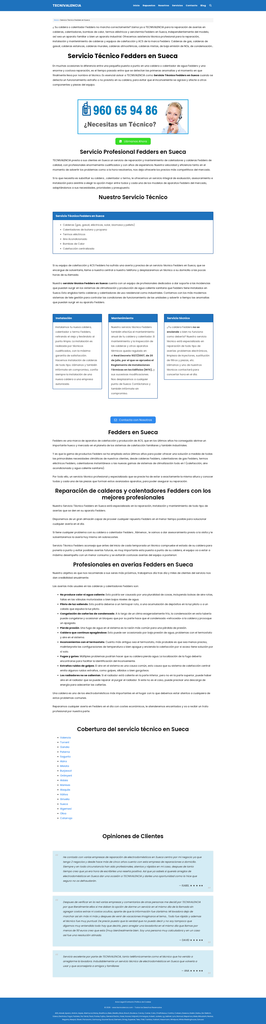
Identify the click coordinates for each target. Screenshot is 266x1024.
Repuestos (149, 5)
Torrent (64, 742)
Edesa (55, 1016)
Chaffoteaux (161, 1013)
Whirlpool (174, 1019)
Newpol (73, 1019)
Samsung (96, 1019)
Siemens (118, 1019)
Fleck (91, 1016)
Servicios (177, 5)
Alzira (63, 761)
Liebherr (168, 1016)
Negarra (65, 1019)
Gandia (64, 747)
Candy (141, 1013)
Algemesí (66, 808)
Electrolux (63, 1016)
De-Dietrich (206, 1013)
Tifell (142, 1019)
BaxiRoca (103, 1013)
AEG (56, 1013)
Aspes (80, 1013)
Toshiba (148, 1019)
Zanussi (200, 1019)
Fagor (69, 1016)
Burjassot (66, 770)
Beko (110, 1013)
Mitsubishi (202, 1016)
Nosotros (163, 5)
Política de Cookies (143, 1002)
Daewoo (185, 1013)
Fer (81, 1016)
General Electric (112, 1016)
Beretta (116, 1013)
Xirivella (64, 799)
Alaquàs (65, 789)
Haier (122, 1016)
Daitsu (198, 1013)
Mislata (64, 766)
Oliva (63, 813)
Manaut (180, 1016)
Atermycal (88, 1013)
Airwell (61, 1013)
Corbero (178, 1013)
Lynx (174, 1016)
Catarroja (66, 818)
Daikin (192, 1013)
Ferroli (86, 1016)
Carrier (147, 1013)
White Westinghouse (187, 1019)
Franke (96, 1016)
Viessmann (165, 1019)
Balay (95, 1013)
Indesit (152, 1016)
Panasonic (87, 1019)
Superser (131, 1019)
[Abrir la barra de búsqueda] (210, 5)
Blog (203, 5)
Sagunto (65, 756)
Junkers (158, 1016)
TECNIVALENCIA (67, 5)
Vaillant (156, 1019)
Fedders (76, 1016)
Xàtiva (64, 794)
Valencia (65, 737)
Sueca (64, 804)
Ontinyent (66, 775)
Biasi (121, 1013)
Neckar (210, 1016)
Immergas (143, 1016)
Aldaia (64, 780)
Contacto (191, 5)
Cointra (170, 1013)
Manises (65, 785)
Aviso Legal (120, 1002)
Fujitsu (103, 1016)
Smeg (124, 1019)
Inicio (136, 5)
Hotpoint (135, 1016)
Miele (195, 1016)
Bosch (127, 1013)
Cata (153, 1013)
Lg (163, 1016)
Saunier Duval (107, 1019)
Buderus (133, 1013)
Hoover (128, 1016)
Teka (138, 1019)
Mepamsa (188, 1016)
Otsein (79, 1019)
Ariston (74, 1013)
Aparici (68, 1013)
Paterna (65, 752)
